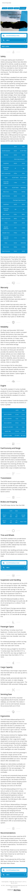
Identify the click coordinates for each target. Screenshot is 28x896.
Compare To (16, 8)
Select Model (10, 8)
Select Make (5, 8)
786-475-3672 (14, 883)
